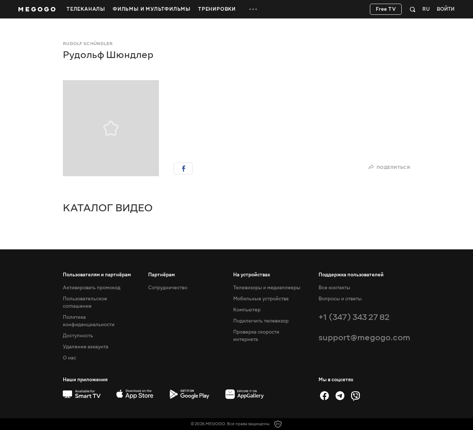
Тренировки (217, 9)
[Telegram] (340, 396)
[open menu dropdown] (253, 9)
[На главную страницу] (36, 9)
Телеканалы (86, 9)
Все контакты (334, 287)
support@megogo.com (364, 337)
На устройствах (251, 275)
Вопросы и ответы (340, 299)
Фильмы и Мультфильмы (152, 9)
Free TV (386, 9)
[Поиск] (412, 9)
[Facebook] (324, 396)
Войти (446, 9)
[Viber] (355, 396)
